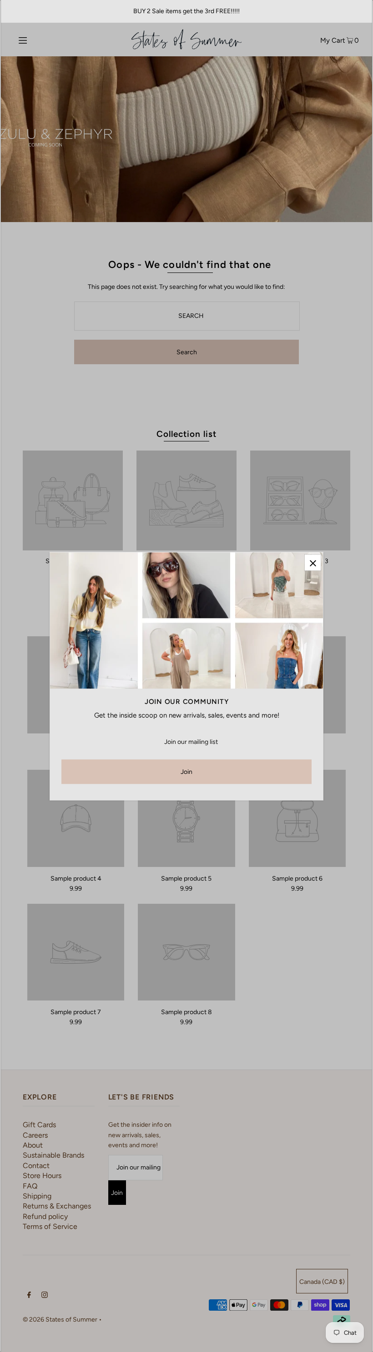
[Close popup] (313, 562)
